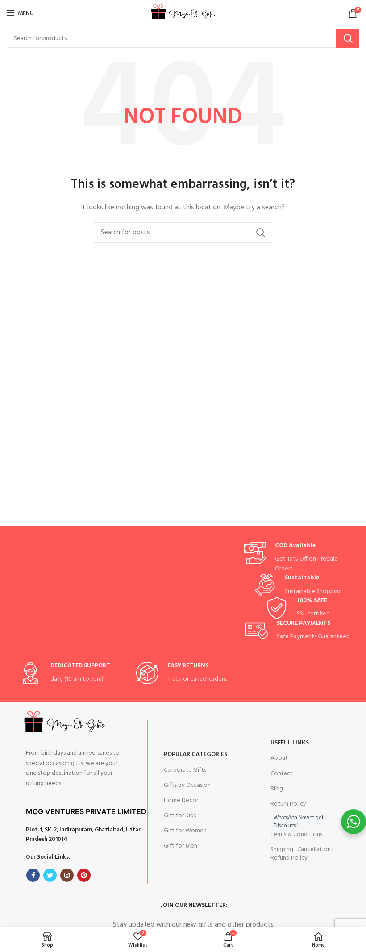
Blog (276, 789)
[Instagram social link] (67, 875)
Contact (281, 774)
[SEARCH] (347, 38)
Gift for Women (185, 831)
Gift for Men (180, 846)
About (279, 758)
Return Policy (288, 804)
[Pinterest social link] (84, 875)
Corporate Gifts (185, 770)
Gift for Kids (180, 816)
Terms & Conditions (296, 834)
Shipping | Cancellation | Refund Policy (301, 853)
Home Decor (181, 800)
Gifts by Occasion (187, 785)
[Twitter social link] (50, 875)
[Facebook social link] (33, 875)
